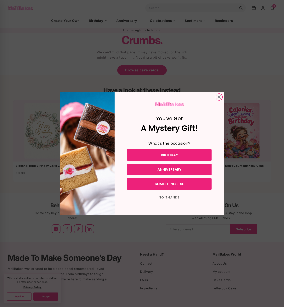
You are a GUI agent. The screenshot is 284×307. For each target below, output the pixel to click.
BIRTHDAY (169, 154)
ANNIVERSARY (169, 169)
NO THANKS (169, 197)
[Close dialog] (219, 97)
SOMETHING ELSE (169, 183)
